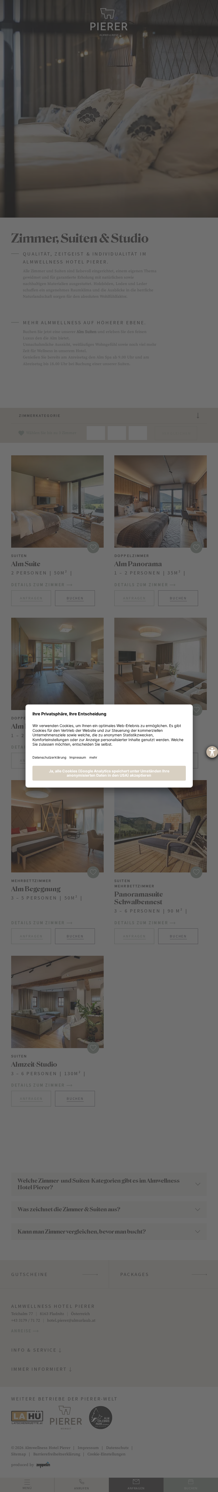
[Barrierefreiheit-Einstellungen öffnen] (212, 752)
